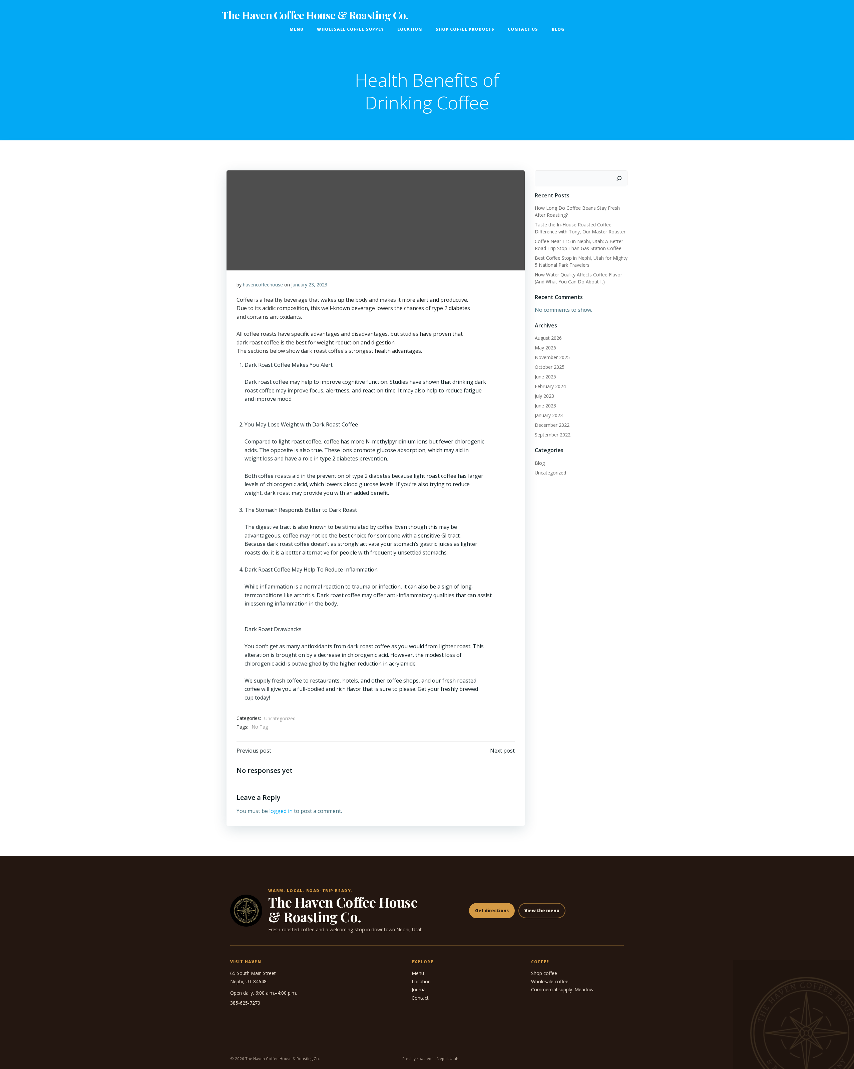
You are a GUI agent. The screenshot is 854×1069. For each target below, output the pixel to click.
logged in (281, 811)
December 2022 (552, 425)
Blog (558, 29)
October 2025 (549, 367)
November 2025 (552, 357)
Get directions (492, 911)
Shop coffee (544, 973)
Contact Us (523, 29)
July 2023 (544, 396)
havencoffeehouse (263, 284)
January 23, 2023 (309, 284)
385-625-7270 (245, 1003)
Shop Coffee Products (465, 29)
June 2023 (545, 405)
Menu (297, 29)
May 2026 (545, 347)
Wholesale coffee (549, 981)
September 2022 (552, 434)
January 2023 (549, 415)
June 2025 (545, 376)
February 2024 (550, 386)
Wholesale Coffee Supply (350, 29)
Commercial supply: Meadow (562, 989)
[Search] (619, 178)
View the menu (541, 911)
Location (409, 29)
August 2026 (548, 338)
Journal (419, 989)
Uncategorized (280, 718)
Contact (420, 998)
